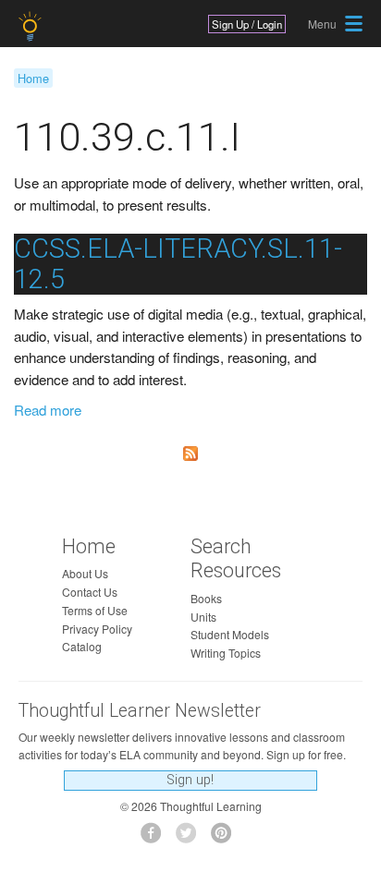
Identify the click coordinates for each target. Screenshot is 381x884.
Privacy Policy (97, 628)
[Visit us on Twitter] (191, 838)
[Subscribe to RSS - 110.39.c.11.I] (190, 453)
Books (206, 598)
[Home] (31, 26)
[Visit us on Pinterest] (226, 838)
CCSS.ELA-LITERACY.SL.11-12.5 (178, 264)
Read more (47, 409)
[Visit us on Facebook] (156, 838)
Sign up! (190, 780)
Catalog (82, 646)
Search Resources (235, 559)
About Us (85, 573)
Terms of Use (95, 610)
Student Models (229, 634)
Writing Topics (225, 652)
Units (203, 616)
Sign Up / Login (247, 24)
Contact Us (89, 591)
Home (33, 78)
